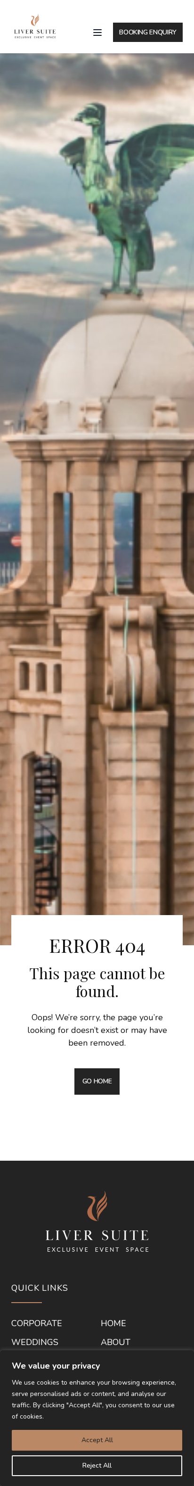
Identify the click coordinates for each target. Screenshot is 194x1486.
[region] (97, 1418)
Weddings (34, 1342)
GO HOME (97, 1081)
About (115, 1342)
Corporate (36, 1324)
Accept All (97, 1440)
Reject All (97, 1465)
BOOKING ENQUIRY (148, 32)
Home (113, 1324)
